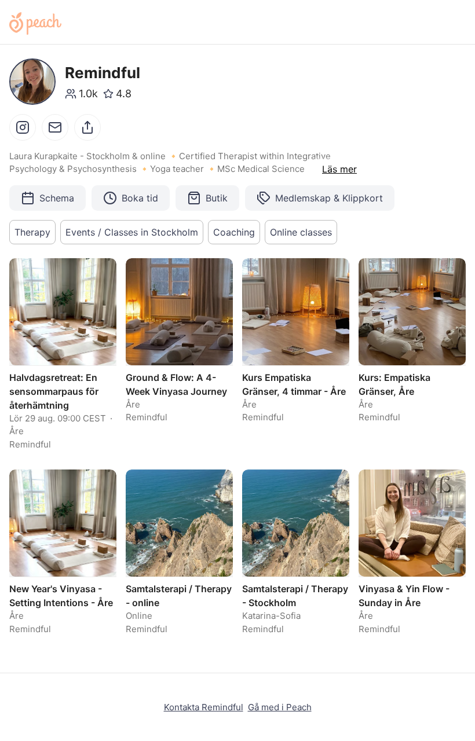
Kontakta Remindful (203, 707)
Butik (217, 198)
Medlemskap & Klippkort (329, 198)
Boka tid (140, 198)
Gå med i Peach (280, 707)
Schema (56, 198)
